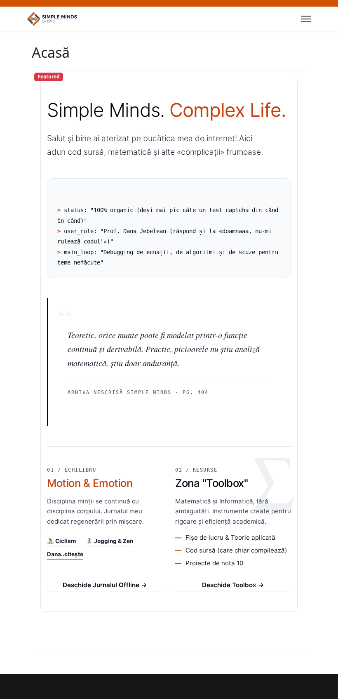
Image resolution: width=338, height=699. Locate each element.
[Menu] (306, 19)
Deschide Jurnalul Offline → (105, 585)
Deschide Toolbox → (233, 585)
